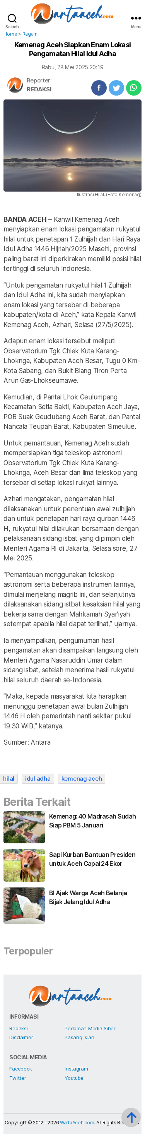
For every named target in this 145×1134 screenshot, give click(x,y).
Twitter (17, 1078)
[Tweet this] (116, 88)
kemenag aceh (81, 778)
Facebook (20, 1068)
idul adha (38, 778)
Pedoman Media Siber (90, 1028)
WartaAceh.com (77, 1122)
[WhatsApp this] (134, 88)
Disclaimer (21, 1037)
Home (10, 34)
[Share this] (99, 88)
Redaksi (39, 89)
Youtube (74, 1078)
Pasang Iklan (79, 1037)
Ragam (30, 34)
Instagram (76, 1068)
